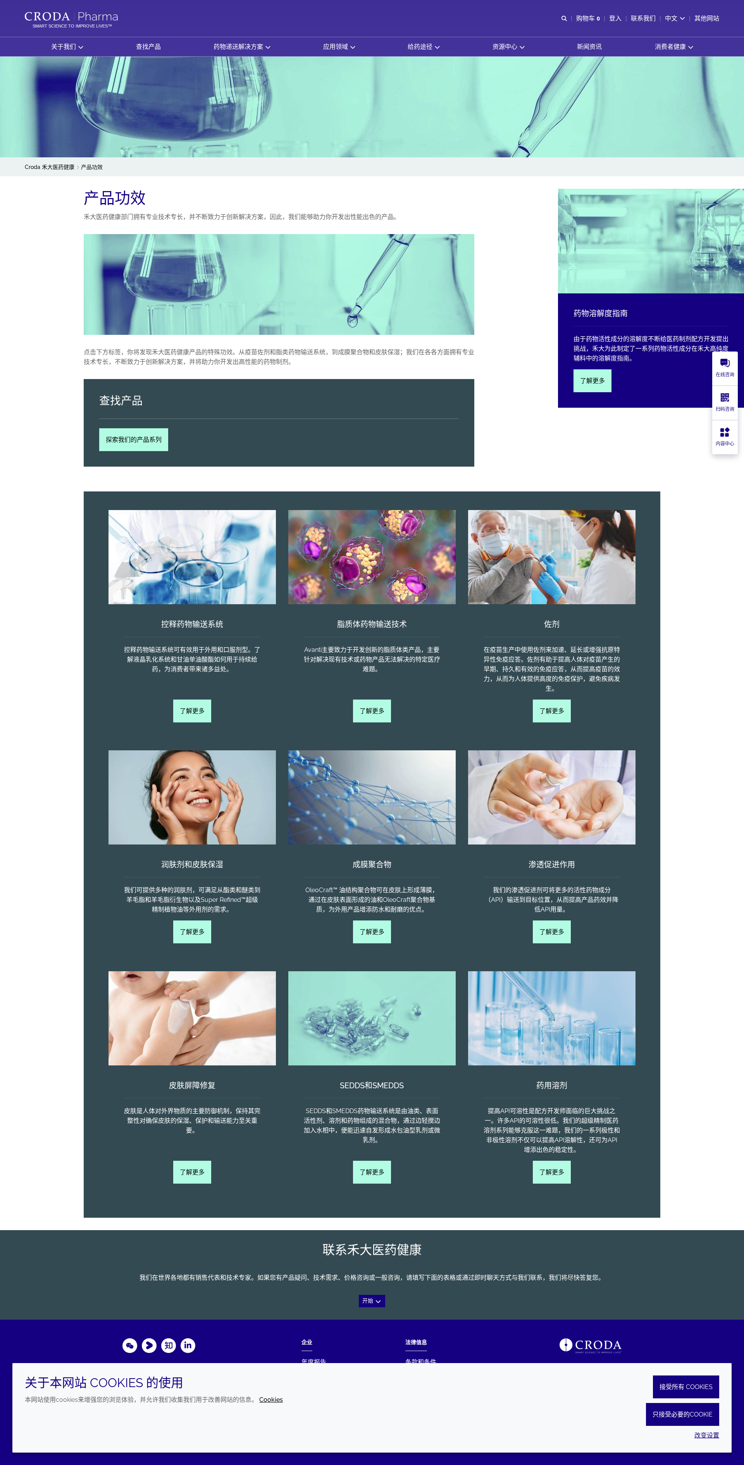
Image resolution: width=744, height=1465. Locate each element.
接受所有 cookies (686, 1387)
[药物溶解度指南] (651, 241)
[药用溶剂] (552, 1018)
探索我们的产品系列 (134, 439)
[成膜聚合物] (372, 797)
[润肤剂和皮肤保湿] (192, 797)
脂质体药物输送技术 (372, 624)
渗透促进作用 (552, 864)
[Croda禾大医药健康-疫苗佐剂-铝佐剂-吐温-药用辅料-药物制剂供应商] (72, 16)
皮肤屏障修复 (192, 1085)
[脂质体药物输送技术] (372, 557)
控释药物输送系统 (192, 624)
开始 (368, 1301)
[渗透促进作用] (552, 797)
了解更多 (592, 380)
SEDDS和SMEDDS (372, 1085)
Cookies (271, 1399)
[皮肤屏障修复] (192, 1018)
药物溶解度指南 (601, 313)
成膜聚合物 (372, 864)
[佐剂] (552, 557)
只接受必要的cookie (683, 1414)
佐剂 (552, 624)
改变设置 (706, 1435)
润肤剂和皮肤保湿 (192, 864)
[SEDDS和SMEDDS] (372, 1018)
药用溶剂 (551, 1085)
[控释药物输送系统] (192, 557)
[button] (67, 46)
